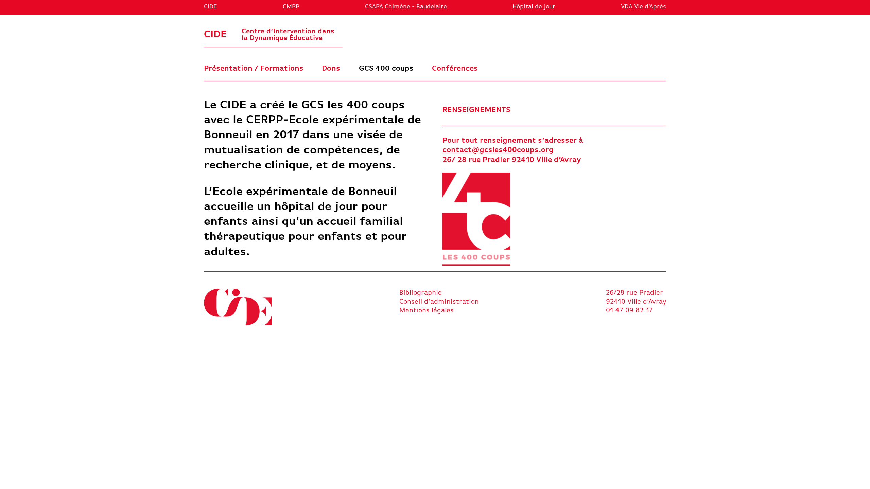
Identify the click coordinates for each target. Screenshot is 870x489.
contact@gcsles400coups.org (498, 150)
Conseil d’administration (439, 301)
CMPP (291, 7)
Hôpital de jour (533, 7)
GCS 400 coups (386, 69)
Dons (331, 69)
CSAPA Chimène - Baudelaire (406, 7)
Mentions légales (426, 310)
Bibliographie (420, 293)
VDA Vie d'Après (643, 7)
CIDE (210, 7)
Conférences (455, 69)
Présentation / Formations (253, 69)
